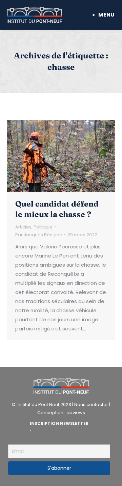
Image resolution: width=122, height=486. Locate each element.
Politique (43, 227)
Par (38, 235)
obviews (75, 412)
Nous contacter (91, 404)
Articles (23, 227)
